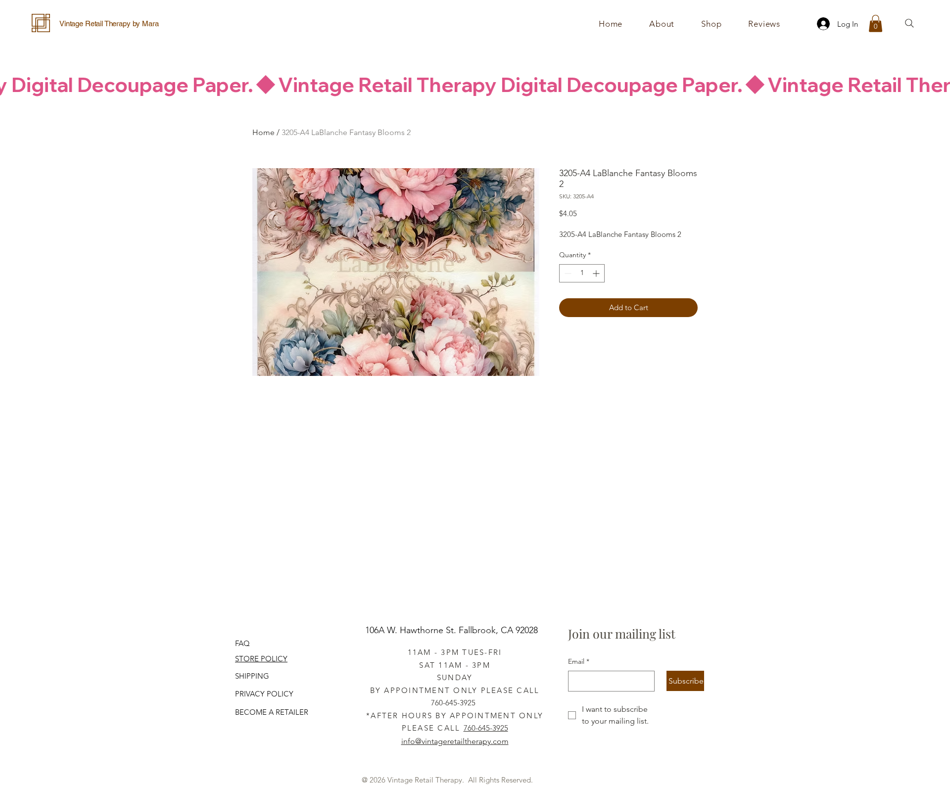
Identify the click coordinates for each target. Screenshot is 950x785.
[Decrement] (567, 273)
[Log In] (820, 23)
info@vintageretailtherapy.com (455, 741)
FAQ (242, 643)
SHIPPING (252, 676)
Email (578, 661)
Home (263, 132)
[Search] (909, 23)
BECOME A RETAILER (271, 712)
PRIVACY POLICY (264, 693)
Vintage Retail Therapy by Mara (109, 23)
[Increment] (597, 273)
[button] (711, 24)
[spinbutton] (582, 273)
